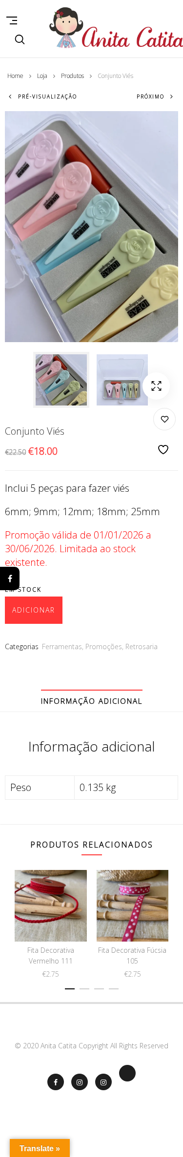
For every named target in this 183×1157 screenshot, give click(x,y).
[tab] (91, 701)
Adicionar (33, 610)
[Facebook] (9, 578)
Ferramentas (62, 646)
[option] (61, 380)
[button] (156, 386)
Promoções (103, 646)
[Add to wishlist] (164, 432)
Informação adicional (91, 701)
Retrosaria (141, 646)
